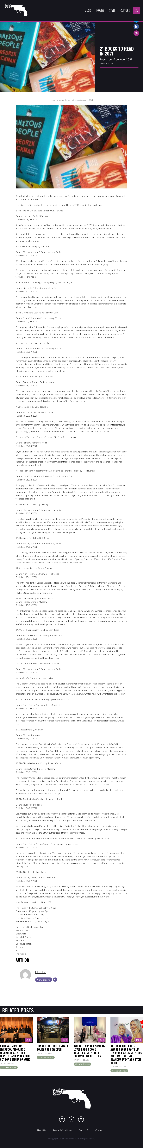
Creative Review (63, 100)
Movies (100, 10)
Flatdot (40, 972)
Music (88, 10)
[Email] (55, 979)
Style (112, 10)
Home (52, 100)
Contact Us (100, 1130)
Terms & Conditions (62, 1130)
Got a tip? (83, 1130)
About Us (41, 1130)
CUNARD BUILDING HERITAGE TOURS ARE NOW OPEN (52, 1047)
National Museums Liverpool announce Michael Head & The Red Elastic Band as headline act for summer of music (15, 1053)
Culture (125, 10)
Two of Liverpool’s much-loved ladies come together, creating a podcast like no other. (89, 1051)
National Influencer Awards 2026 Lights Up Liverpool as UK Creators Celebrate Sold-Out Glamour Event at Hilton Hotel (126, 1054)
